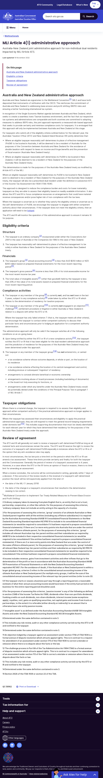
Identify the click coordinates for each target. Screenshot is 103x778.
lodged (30, 210)
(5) (12, 266)
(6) (33, 270)
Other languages (16, 738)
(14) (55, 351)
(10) (46, 305)
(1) (70, 99)
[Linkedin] (12, 745)
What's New (82, 5)
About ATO (7, 718)
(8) (45, 294)
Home (25, 27)
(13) (74, 337)
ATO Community (45, 5)
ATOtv (5, 731)
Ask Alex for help (75, 775)
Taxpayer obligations (16, 80)
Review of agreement (16, 85)
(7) (39, 278)
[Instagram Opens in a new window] (19, 745)
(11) (87, 305)
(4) (53, 260)
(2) (40, 236)
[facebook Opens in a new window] (5, 745)
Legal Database (64, 5)
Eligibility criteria (14, 76)
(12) (16, 308)
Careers (6, 722)
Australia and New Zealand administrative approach (32, 72)
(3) (26, 260)
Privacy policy (9, 727)
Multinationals (12, 36)
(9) (46, 297)
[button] (27, 686)
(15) (22, 423)
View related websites (38, 774)
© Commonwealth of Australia (15, 774)
